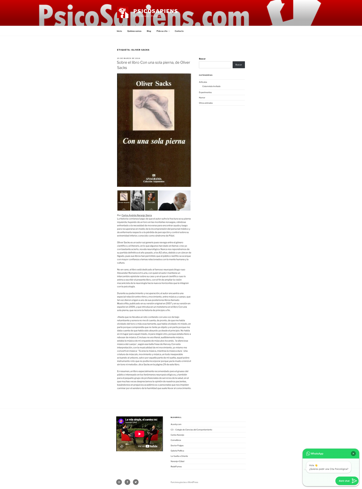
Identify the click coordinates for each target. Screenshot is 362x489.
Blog (149, 31)
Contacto (179, 31)
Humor (202, 97)
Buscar (202, 58)
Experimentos (205, 92)
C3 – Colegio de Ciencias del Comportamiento (191, 429)
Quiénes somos (134, 31)
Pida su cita (162, 31)
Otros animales (206, 103)
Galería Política (177, 450)
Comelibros (176, 440)
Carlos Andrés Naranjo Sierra (137, 215)
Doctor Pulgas (177, 445)
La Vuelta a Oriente (179, 456)
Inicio (119, 31)
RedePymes (176, 466)
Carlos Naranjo (177, 435)
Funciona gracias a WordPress (184, 482)
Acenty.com (176, 424)
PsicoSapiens (155, 11)
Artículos (203, 82)
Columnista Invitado (211, 86)
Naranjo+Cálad (177, 461)
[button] (124, 200)
